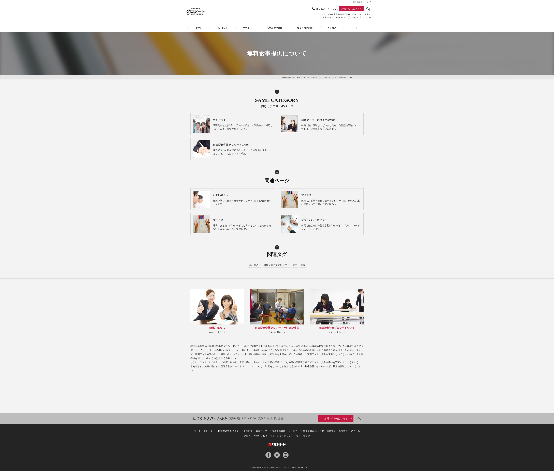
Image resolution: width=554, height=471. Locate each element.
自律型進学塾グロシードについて (235, 431)
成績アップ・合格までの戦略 (271, 431)
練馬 (206, 366)
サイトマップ (303, 436)
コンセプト (255, 264)
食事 (295, 264)
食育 (303, 264)
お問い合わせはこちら (351, 8)
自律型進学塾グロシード (276, 264)
